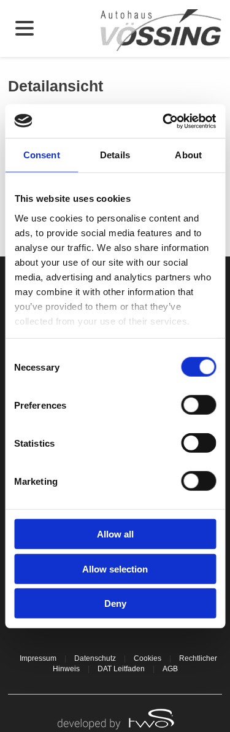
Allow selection (115, 568)
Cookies (147, 658)
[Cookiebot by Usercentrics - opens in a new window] (164, 121)
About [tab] (188, 155)
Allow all (115, 534)
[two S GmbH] (115, 718)
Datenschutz (95, 658)
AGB (170, 668)
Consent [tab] (41, 155)
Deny (115, 603)
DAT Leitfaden (121, 668)
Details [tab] (115, 155)
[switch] (198, 405)
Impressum (38, 658)
